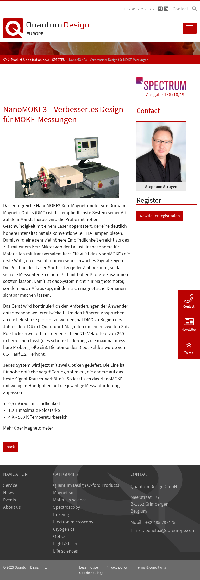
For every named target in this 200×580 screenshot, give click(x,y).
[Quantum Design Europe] (5, 59)
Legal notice (88, 567)
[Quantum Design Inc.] (160, 9)
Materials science (70, 500)
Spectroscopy (66, 507)
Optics (59, 536)
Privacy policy (117, 567)
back (11, 446)
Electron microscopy (73, 522)
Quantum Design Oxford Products (86, 485)
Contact (180, 9)
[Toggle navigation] (190, 28)
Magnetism (64, 492)
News (8, 492)
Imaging (61, 514)
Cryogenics (63, 529)
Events (9, 500)
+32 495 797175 (160, 522)
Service (10, 485)
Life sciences (65, 551)
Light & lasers (66, 544)
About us (12, 507)
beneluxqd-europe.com (170, 530)
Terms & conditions (151, 567)
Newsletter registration (160, 215)
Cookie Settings (91, 572)
